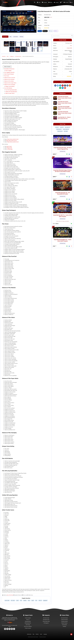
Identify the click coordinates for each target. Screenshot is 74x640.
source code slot (66, 129)
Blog (33, 634)
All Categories (46, 623)
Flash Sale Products (64, 617)
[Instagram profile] (14, 629)
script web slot (58, 129)
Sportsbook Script (46, 619)
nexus (29, 600)
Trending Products (64, 621)
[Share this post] (71, 136)
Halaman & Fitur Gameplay (9, 84)
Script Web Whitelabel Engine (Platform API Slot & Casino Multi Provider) (62, 171)
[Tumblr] (65, 85)
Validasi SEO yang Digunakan (11, 91)
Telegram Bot (9, 147)
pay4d (33, 600)
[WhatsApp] (60, 88)
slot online (66, 131)
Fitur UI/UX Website (8, 88)
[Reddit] (70, 85)
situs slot (56, 127)
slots (21, 600)
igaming (25, 600)
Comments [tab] (15, 36)
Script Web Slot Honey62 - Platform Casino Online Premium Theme (64, 98)
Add (40, 31)
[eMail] (65, 88)
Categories (12, 56)
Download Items (28, 621)
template (9, 420)
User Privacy (28, 624)
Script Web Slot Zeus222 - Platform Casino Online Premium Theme (64, 103)
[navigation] (45, 634)
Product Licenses (28, 628)
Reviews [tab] (21, 36)
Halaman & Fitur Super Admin (10, 82)
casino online (7, 600)
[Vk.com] (67, 85)
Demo (51, 31)
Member (37, 634)
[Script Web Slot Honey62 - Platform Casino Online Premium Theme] (55, 98)
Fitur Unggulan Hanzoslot (9, 72)
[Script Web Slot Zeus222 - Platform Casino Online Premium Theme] (55, 103)
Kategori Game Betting (9, 86)
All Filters (64, 626)
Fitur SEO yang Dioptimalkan (11, 89)
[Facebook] (55, 85)
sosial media (11, 372)
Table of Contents (7, 66)
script (7, 96)
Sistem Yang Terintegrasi (9, 74)
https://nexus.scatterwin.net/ (12, 139)
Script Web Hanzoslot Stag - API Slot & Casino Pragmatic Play (63, 148)
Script (3, 101)
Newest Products (64, 623)
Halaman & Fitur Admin (9, 81)
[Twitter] (58, 85)
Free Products (64, 624)
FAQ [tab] (10, 36)
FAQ (56, 31)
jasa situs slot (67, 127)
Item (7, 56)
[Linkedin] (60, 85)
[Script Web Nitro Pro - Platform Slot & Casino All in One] (55, 118)
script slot (61, 127)
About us (27, 619)
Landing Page (9, 149)
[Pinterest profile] (12, 629)
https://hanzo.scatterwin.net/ (13, 141)
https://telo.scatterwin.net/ (11, 140)
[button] (67, 154)
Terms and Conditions (28, 626)
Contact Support (28, 617)
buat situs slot (60, 131)
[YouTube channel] (5, 629)
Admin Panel (9, 146)
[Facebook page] (7, 629)
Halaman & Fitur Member (9, 79)
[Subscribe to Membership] (69, 154)
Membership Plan (28, 623)
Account (66, 2)
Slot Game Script (18, 56)
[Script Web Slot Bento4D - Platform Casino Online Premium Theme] (55, 113)
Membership (29, 634)
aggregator (45, 600)
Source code (30, 96)
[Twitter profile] (10, 629)
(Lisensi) (51, 17)
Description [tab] (5, 36)
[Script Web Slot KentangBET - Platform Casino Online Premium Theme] (55, 108)
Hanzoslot (3, 56)
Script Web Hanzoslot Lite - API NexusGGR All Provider (62, 193)
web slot (40, 600)
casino (17, 600)
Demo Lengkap (8, 70)
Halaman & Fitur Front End (9, 77)
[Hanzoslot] (5, 2)
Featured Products (64, 619)
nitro (36, 600)
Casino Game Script (46, 621)
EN (71, 2)
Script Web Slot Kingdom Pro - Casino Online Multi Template (62, 240)
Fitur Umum (6, 75)
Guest (46, 31)
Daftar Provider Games (9, 93)
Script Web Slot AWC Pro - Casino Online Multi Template (62, 216)
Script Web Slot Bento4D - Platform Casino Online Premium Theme (64, 113)
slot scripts (13, 600)
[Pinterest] (63, 85)
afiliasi (12, 184)
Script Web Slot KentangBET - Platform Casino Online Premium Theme (64, 108)
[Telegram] (63, 88)
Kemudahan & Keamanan (9, 68)
